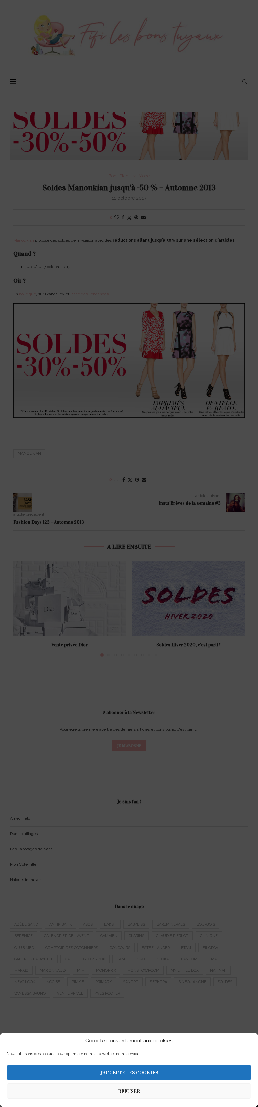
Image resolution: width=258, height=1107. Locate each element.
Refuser (129, 1091)
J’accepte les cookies (129, 1073)
